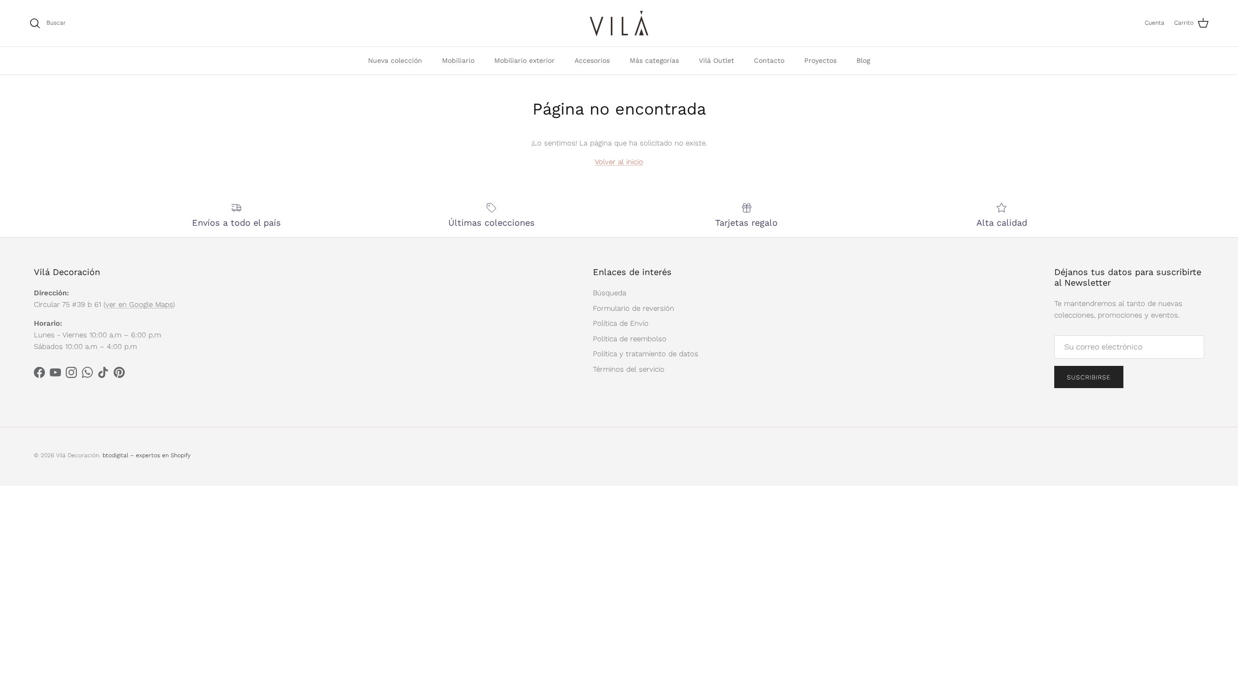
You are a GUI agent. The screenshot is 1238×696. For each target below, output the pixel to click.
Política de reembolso (629, 338)
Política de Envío (620, 323)
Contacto (769, 60)
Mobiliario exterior (524, 60)
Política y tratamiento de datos (645, 353)
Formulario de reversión (633, 308)
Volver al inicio (619, 162)
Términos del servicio (628, 369)
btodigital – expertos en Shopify (147, 455)
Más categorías (654, 60)
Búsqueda (609, 293)
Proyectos (820, 60)
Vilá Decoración (77, 455)
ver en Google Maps (139, 304)
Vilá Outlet (716, 60)
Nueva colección (395, 60)
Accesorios (592, 60)
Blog (863, 60)
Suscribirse (1089, 377)
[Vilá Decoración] (619, 23)
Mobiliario (458, 60)
